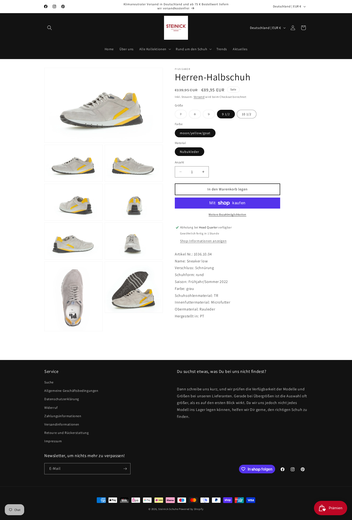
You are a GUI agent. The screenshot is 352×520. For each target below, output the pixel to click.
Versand (199, 97)
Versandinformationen (61, 424)
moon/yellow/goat (195, 133)
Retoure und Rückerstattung (66, 433)
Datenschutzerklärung (61, 399)
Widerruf (51, 407)
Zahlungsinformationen (62, 416)
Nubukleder (189, 151)
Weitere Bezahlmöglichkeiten (227, 214)
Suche (49, 382)
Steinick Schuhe (168, 509)
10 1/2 (246, 114)
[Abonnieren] (125, 468)
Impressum (53, 441)
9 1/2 (226, 114)
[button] (49, 27)
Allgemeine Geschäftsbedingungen (71, 390)
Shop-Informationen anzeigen (203, 241)
